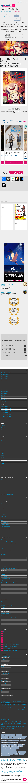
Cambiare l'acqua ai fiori (5, 526)
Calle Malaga (3, 514)
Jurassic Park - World (14, 742)
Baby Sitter (17, 740)
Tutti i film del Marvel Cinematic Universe (9, 751)
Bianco (2, 534)
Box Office (16, 760)
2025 (7, 372)
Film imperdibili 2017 (5, 391)
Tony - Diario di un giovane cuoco (7, 481)
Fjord (2, 520)
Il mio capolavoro (11, 155)
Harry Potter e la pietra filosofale (7, 494)
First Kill (2, 666)
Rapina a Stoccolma (5, 673)
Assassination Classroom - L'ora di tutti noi (9, 543)
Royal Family (22, 740)
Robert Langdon (4, 748)
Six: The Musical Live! (5, 552)
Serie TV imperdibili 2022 (6, 412)
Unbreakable (20, 746)
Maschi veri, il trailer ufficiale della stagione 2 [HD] (10, 728)
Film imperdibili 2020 (5, 385)
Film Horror (3, 429)
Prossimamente (22, 760)
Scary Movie (8, 734)
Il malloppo (3, 572)
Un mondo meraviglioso (5, 578)
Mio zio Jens (3, 539)
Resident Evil (3, 512)
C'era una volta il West (5, 656)
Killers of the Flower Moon (6, 669)
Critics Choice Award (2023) (8, 345)
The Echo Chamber (4, 599)
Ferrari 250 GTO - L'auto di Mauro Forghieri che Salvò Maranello (13, 586)
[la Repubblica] (20, 2)
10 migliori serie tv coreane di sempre (8, 420)
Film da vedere (4, 393)
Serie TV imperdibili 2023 (6, 410)
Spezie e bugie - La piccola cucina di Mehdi (9, 594)
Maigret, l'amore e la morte (6, 548)
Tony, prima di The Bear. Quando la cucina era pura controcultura (13, 707)
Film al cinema (4, 395)
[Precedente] (3, 217)
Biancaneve (22, 738)
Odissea (5, 633)
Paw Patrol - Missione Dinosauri (7, 590)
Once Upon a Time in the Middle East (8, 541)
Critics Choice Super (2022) (8, 352)
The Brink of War (4, 554)
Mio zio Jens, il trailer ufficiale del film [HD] (9, 715)
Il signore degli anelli (22, 751)
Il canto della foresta (5, 532)
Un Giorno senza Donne (5, 607)
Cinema (6, 759)
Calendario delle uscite (5, 499)
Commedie (3, 425)
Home (2, 759)
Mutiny (2, 601)
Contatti (7, 770)
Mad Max (16, 753)
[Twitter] (7, 16)
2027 (2, 372)
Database (11, 759)
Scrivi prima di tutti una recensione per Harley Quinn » (14, 340)
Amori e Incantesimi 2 (5, 597)
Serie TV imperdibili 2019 (6, 418)
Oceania (5, 631)
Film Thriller (3, 427)
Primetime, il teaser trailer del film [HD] (8, 713)
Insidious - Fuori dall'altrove (8, 642)
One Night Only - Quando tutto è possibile (11, 644)
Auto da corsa (4, 746)
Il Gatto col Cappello (5, 524)
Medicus (2, 687)
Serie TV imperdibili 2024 (6, 408)
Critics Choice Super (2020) (8, 349)
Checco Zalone (4, 740)
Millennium (17, 748)
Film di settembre (4, 399)
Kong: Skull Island (4, 659)
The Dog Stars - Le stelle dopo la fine (8, 479)
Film (15, 759)
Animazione (8, 11)
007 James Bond (21, 744)
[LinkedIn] (9, 16)
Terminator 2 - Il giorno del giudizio (10, 646)
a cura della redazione (6, 336)
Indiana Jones (13, 746)
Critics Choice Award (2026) (8, 348)
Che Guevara (21, 753)
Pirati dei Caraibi (13, 744)
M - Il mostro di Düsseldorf (6, 613)
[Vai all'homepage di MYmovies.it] (7, 6)
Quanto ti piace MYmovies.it (6, 368)
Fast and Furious (13, 750)
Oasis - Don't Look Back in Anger (7, 605)
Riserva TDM (12, 771)
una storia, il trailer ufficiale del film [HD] (8, 711)
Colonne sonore (8, 762)
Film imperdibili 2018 (5, 389)
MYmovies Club (16, 762)
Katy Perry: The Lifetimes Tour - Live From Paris (10, 568)
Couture (2, 492)
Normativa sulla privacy (14, 770)
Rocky (8, 755)
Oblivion (2, 676)
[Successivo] (25, 217)
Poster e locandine (6, 355)
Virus (9, 746)
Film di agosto (3, 397)
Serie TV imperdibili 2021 (6, 414)
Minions (2, 734)
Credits (2, 770)
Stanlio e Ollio (3, 683)
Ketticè (2, 580)
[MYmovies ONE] (21, 121)
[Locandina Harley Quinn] (14, 103)
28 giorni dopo (19, 734)
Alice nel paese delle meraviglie (7, 753)
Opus (2, 738)
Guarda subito (14, 162)
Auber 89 (2, 609)
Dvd (10, 760)
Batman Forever (4, 694)
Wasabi (2, 690)
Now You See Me (4, 736)
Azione (2, 433)
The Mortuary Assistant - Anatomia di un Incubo (10, 582)
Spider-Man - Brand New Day (9, 635)
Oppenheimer (10, 740)
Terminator (3, 755)
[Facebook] (4, 16)
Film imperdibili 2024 (5, 376)
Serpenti (2, 603)
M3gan (10, 736)
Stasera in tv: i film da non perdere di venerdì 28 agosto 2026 (12, 726)
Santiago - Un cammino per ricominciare (8, 507)
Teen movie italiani (4, 750)
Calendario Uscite (21, 759)
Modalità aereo (4, 680)
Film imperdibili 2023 (5, 378)
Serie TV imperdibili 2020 (6, 416)
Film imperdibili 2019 (5, 387)
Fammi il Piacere (4, 576)
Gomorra (13, 734)
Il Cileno (2, 488)
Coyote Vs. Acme (4, 564)
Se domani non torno (5, 530)
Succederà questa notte (5, 528)
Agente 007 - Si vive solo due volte (7, 663)
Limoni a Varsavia (4, 486)
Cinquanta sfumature (5, 744)
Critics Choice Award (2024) (8, 347)
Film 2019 (3, 11)
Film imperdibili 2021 (5, 382)
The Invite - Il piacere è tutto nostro (7, 503)
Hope (2, 518)
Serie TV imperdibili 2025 (6, 406)
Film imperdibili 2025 (5, 374)
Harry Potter (11, 748)
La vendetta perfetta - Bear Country (7, 483)
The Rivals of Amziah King (6, 550)
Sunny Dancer (3, 566)
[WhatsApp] (12, 16)
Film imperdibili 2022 (5, 380)
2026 (5, 372)
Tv (12, 760)
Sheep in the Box (4, 490)
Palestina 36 (3, 516)
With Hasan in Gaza (5, 615)
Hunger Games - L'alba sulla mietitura (8, 505)
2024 (10, 372)
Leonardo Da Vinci (4, 742)
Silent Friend (3, 574)
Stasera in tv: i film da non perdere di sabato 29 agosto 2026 (12, 709)
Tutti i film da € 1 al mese (8, 121)
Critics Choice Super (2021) (8, 351)
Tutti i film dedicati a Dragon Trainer (19, 736)
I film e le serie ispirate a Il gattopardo (12, 738)
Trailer (2, 762)
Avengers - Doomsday (5, 510)
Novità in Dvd (3, 401)
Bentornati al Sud (4, 522)
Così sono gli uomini (5, 545)
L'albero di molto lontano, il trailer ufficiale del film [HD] (11, 721)
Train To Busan (4, 562)
